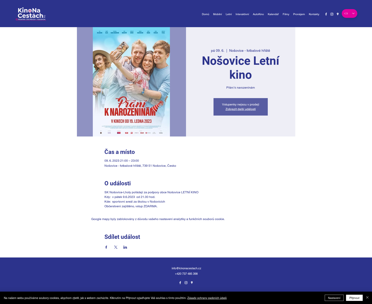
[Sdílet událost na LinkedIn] (125, 247)
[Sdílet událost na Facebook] (106, 247)
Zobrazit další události (241, 109)
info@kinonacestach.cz (186, 268)
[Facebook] (326, 14)
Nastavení (334, 298)
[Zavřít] (367, 298)
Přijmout (354, 298)
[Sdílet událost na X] (116, 247)
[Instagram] (332, 14)
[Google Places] (338, 14)
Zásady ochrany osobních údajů (207, 298)
